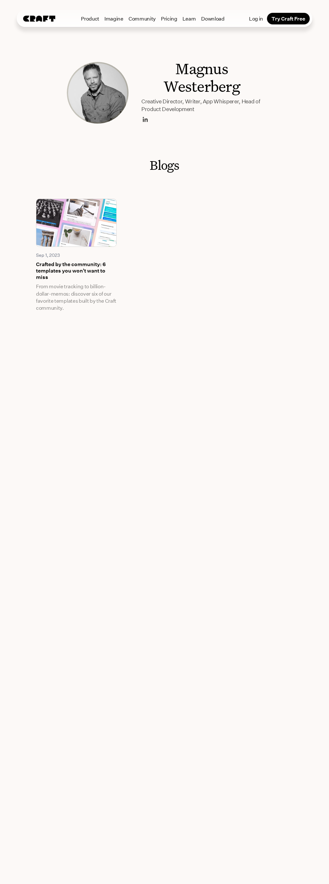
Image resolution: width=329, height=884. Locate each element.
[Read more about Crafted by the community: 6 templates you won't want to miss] (76, 223)
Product (90, 18)
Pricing (169, 18)
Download (212, 18)
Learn (189, 18)
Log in (256, 18)
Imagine (113, 18)
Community (142, 18)
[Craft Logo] (39, 18)
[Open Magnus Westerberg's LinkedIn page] (145, 119)
